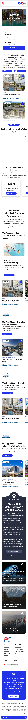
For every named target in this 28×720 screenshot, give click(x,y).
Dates (6, 37)
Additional (8, 42)
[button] (13, 93)
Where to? (7, 32)
